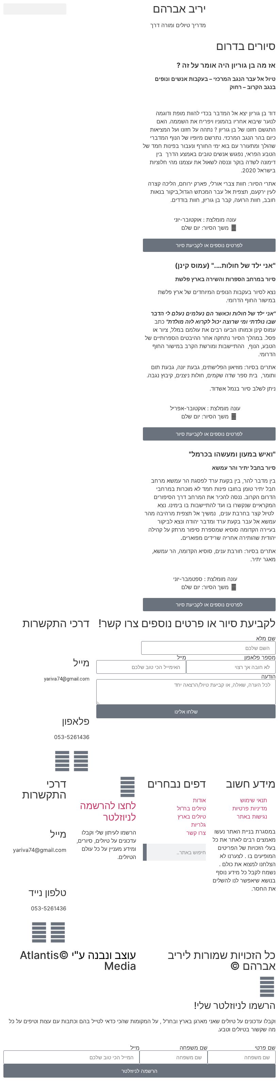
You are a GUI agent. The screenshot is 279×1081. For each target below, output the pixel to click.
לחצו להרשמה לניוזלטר (108, 811)
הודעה (268, 676)
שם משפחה (194, 1047)
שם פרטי (265, 1047)
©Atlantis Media (78, 960)
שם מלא (266, 638)
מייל (181, 657)
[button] (34, 9)
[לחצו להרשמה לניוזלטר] (127, 786)
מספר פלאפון (260, 657)
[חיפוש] (145, 852)
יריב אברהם (179, 8)
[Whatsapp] (62, 761)
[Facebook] (80, 761)
